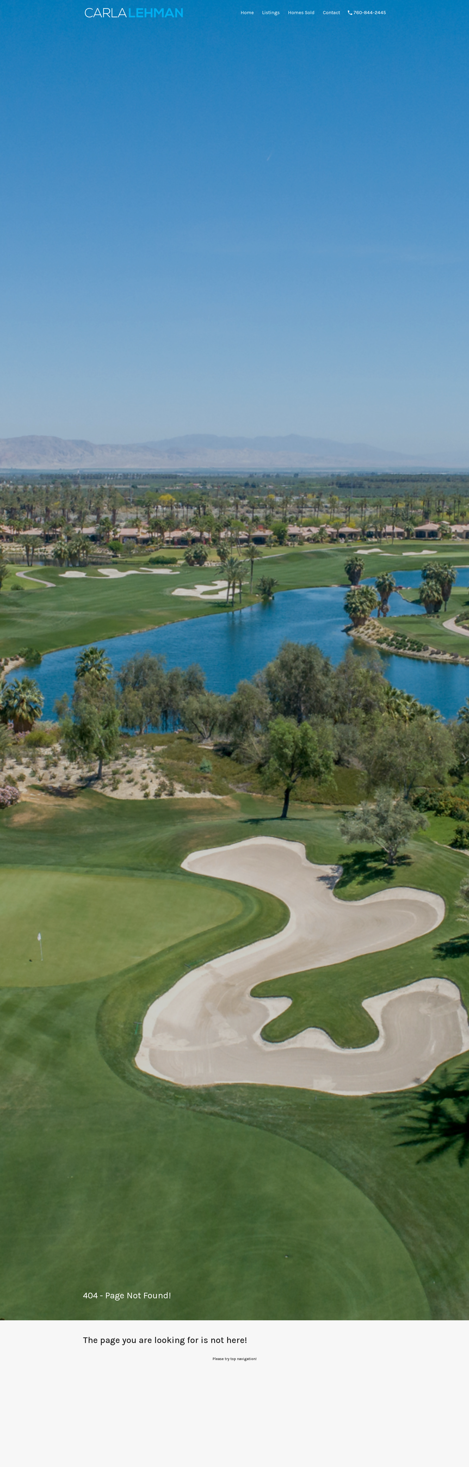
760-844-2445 (369, 12)
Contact (331, 12)
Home (247, 12)
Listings (271, 12)
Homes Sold (301, 12)
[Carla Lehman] (133, 18)
